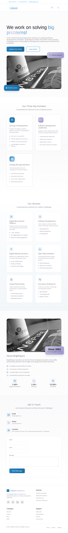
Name (10, 439)
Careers (9, 514)
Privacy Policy (39, 519)
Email (10, 447)
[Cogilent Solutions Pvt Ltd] (13, 7)
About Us (9, 511)
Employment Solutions (41, 495)
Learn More (33, 49)
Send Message (17, 471)
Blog (8, 516)
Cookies (59, 527)
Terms (48, 527)
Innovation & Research (41, 500)
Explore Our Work (15, 49)
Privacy (53, 527)
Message (11, 455)
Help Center (39, 511)
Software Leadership (41, 493)
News (8, 519)
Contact (38, 516)
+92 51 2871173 (12, 2)
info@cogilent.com (33, 2)
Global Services (40, 498)
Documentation (40, 514)
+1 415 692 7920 (23, 2)
